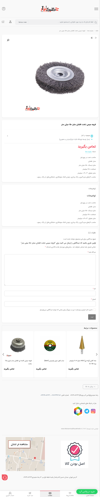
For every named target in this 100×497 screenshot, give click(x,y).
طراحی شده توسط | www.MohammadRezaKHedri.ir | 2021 (79, 429)
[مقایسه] (92, 38)
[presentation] (3, 354)
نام (94, 288)
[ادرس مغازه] (25, 454)
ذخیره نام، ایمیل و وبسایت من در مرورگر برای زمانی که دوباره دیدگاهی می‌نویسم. (66, 310)
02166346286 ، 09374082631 (51, 395)
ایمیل (93, 299)
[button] (87, 491)
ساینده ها (90, 31)
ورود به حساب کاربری (10, 22)
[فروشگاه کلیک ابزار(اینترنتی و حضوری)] (50, 8)
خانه (97, 31)
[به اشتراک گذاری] (96, 38)
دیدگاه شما (92, 252)
